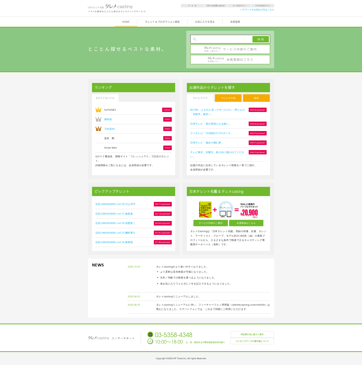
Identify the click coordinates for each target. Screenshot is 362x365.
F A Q (192, 6)
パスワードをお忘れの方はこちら (257, 9)
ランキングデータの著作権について (252, 341)
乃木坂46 (109, 128)
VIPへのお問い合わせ (216, 6)
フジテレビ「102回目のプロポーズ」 (211, 133)
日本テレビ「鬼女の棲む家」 (207, 142)
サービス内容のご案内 (230, 49)
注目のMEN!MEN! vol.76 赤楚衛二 (115, 223)
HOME (126, 22)
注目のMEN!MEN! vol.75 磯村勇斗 (115, 232)
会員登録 (235, 22)
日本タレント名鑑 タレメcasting (117, 8)
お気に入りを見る (205, 22)
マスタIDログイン (262, 6)
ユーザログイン (239, 6)
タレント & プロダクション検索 (162, 22)
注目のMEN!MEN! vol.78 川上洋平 (115, 204)
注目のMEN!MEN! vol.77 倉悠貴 (114, 213)
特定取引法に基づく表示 (252, 334)
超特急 (108, 119)
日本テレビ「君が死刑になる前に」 (210, 123)
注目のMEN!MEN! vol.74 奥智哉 (114, 242)
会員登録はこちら (230, 59)
